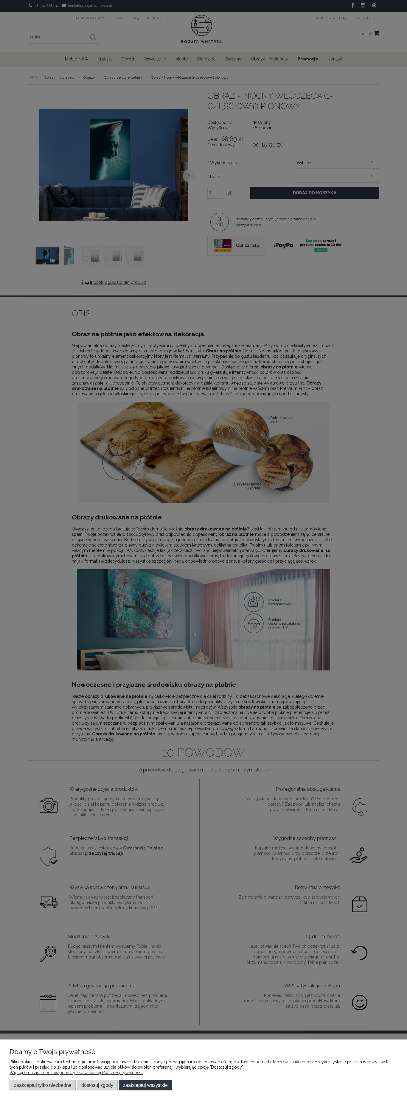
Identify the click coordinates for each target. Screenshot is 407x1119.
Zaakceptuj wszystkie (145, 1085)
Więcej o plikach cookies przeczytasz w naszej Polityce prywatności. (76, 1072)
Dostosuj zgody (97, 1085)
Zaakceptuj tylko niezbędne (43, 1085)
